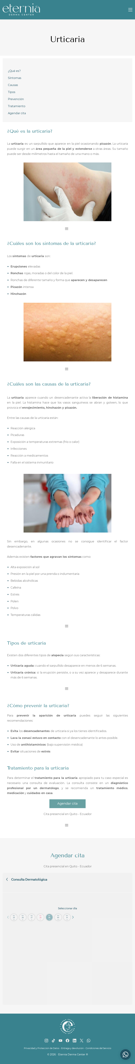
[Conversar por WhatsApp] (125, 1054)
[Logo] (21, 10)
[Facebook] (67, 1040)
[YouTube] (60, 1040)
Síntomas (14, 78)
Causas (13, 85)
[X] (81, 1040)
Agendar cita (17, 113)
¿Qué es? (14, 71)
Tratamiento (16, 106)
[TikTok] (53, 1040)
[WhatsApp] (88, 1040)
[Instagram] (46, 1040)
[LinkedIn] (74, 1040)
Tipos (11, 92)
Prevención (16, 99)
